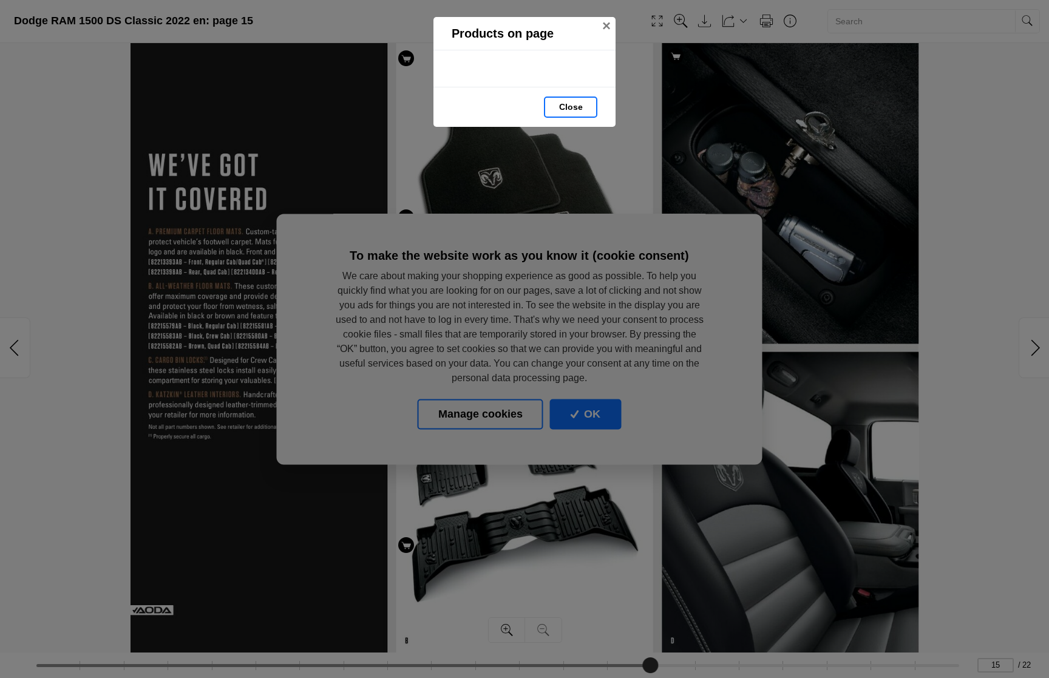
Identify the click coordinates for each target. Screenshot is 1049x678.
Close (571, 107)
